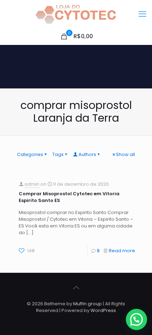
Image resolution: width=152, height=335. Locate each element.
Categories (30, 154)
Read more (122, 250)
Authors (87, 154)
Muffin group (87, 303)
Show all (125, 154)
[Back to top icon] (76, 287)
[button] (136, 319)
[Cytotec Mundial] (76, 14)
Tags (58, 154)
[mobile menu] (142, 14)
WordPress (103, 310)
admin (31, 184)
